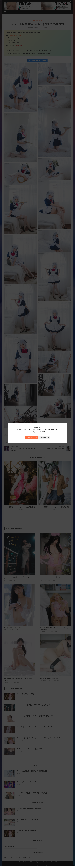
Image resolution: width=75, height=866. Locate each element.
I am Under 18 (44, 437)
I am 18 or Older (31, 437)
